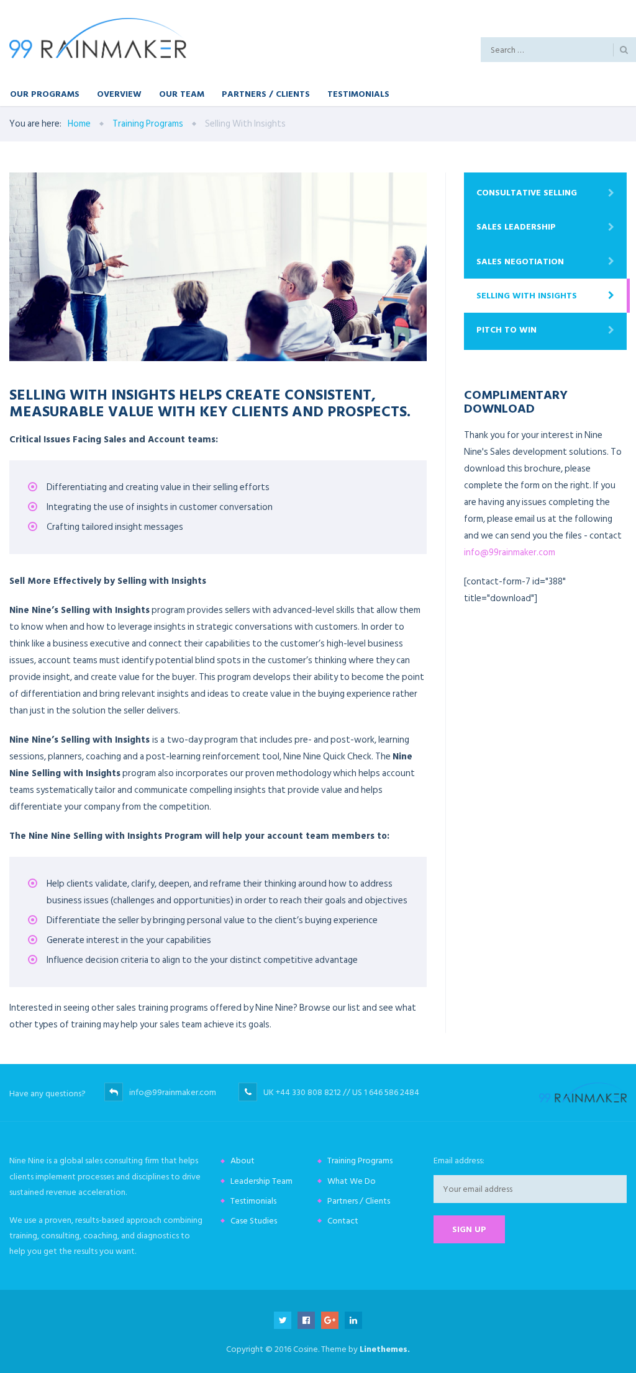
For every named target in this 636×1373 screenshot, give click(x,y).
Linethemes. (385, 1349)
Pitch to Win (506, 330)
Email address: (459, 1160)
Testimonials (358, 93)
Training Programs (360, 1160)
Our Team (181, 93)
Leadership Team (261, 1181)
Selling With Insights (526, 295)
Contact (342, 1221)
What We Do (351, 1181)
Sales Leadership (516, 227)
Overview (119, 93)
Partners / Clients (266, 93)
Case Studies (253, 1221)
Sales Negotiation (520, 261)
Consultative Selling (526, 193)
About (242, 1160)
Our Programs (45, 93)
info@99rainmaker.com (509, 552)
